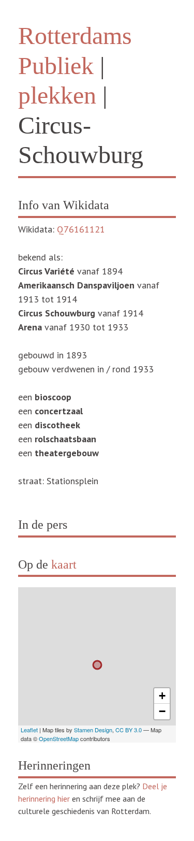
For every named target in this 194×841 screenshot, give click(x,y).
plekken (57, 95)
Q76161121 (81, 229)
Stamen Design (93, 730)
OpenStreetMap (59, 738)
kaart (64, 564)
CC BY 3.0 (128, 730)
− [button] (162, 711)
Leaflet (29, 730)
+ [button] (162, 695)
